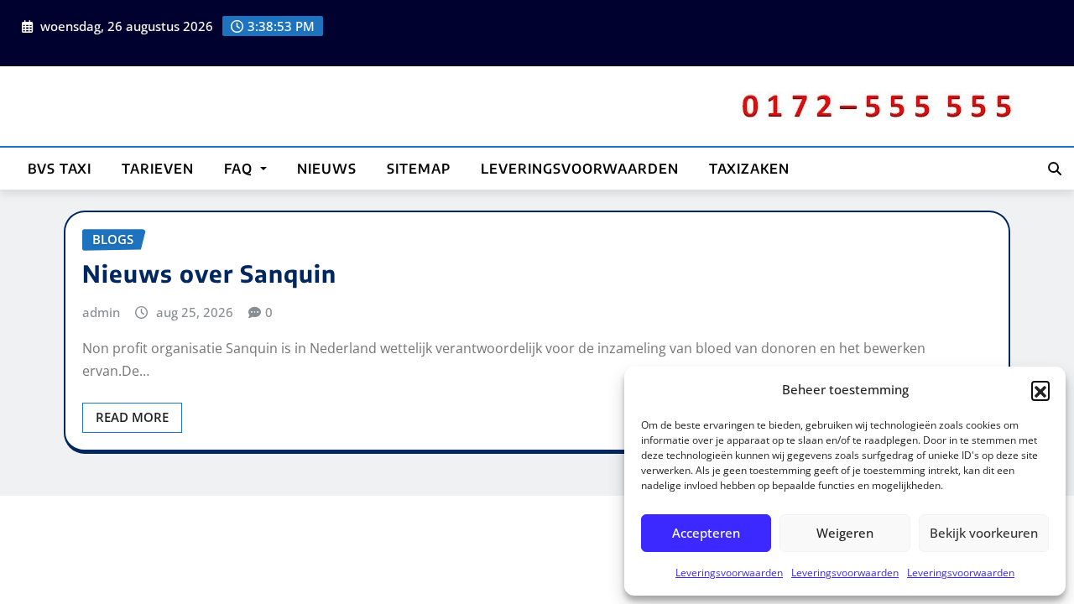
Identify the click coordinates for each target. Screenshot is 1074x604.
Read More (132, 417)
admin (101, 312)
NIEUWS (327, 168)
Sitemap (419, 168)
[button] (1040, 390)
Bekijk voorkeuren (984, 532)
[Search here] (1054, 168)
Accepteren (706, 532)
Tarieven (158, 168)
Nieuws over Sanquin (209, 273)
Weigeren (844, 532)
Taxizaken (749, 168)
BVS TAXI (59, 168)
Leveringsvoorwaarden (729, 572)
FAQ (240, 168)
